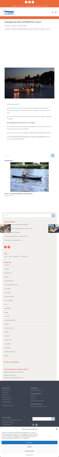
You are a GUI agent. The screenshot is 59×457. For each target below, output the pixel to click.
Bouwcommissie (9, 280)
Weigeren (29, 446)
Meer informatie (6, 390)
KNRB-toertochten (7, 402)
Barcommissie (8, 273)
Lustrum (7, 316)
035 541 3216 (12, 375)
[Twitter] (9, 247)
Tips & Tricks (8, 340)
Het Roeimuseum (6, 397)
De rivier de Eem (6, 399)
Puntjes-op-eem (9, 328)
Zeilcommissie (24, 256)
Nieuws (26, 29)
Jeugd (6, 312)
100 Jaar (7, 265)
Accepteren (29, 442)
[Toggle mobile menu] (56, 12)
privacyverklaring (29, 454)
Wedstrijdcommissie (10, 351)
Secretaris (33, 396)
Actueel (7, 269)
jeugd (10, 256)
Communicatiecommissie (11, 284)
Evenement (14, 29)
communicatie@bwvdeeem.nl (15, 378)
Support (7, 336)
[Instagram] (36, 425)
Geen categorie (9, 300)
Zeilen (6, 355)
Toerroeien (35, 29)
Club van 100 (5, 395)
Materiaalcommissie (10, 320)
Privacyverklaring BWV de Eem (38, 406)
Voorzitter (33, 398)
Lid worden (5, 392)
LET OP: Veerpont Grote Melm (12, 232)
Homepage (20, 29)
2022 (6, 256)
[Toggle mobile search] (53, 12)
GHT (6, 304)
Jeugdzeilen (16, 256)
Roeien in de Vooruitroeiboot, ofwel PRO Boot (18, 194)
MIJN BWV (4, 405)
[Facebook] (5, 247)
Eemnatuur (8, 288)
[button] (56, 429)
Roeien (30, 29)
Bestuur (7, 277)
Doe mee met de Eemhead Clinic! (13, 240)
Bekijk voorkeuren (29, 451)
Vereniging (41, 29)
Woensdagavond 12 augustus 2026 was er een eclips (18, 228)
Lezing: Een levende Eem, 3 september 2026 (16, 236)
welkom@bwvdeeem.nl (36, 390)
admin (25, 25)
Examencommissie (10, 296)
